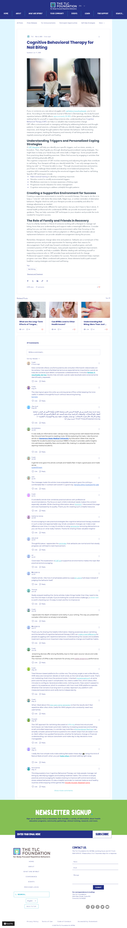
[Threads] (98, 907)
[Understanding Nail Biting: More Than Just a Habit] (95, 310)
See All (108, 298)
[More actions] (99, 36)
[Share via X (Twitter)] (33, 281)
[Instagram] (88, 907)
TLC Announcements (48, 23)
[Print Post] (47, 281)
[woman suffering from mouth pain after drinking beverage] (31, 310)
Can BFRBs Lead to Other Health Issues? (63, 323)
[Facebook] (93, 907)
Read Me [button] (9, 924)
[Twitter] (102, 907)
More (101, 23)
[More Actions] (99, 363)
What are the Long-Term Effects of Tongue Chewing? (31, 323)
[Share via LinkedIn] (37, 281)
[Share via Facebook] (28, 281)
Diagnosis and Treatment (35, 274)
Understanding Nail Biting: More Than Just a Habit (95, 323)
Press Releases (32, 23)
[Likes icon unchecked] (33, 381)
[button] (18, 13)
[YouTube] (107, 907)
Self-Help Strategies (88, 23)
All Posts (20, 23)
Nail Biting (32, 269)
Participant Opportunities (68, 23)
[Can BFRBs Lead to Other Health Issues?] (63, 310)
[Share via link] (42, 281)
